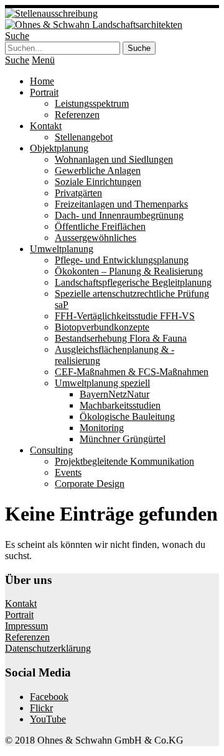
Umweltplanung (61, 249)
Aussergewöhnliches (95, 237)
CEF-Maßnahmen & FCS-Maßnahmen (131, 372)
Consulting (51, 450)
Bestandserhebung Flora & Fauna (121, 338)
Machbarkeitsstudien (120, 405)
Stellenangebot (84, 137)
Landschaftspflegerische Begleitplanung (133, 282)
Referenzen (77, 114)
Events (68, 472)
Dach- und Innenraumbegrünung (119, 215)
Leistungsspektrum (92, 103)
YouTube (48, 719)
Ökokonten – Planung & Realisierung (129, 271)
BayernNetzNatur (114, 394)
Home (42, 81)
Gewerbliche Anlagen (98, 170)
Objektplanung (59, 148)
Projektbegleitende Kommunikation (124, 461)
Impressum (26, 626)
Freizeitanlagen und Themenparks (121, 204)
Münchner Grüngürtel (123, 439)
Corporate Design (89, 483)
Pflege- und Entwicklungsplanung (122, 260)
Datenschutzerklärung (48, 648)
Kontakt (46, 126)
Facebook (49, 696)
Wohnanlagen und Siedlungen (114, 159)
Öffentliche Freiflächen (100, 226)
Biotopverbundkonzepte (102, 327)
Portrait (44, 92)
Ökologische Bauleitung (127, 416)
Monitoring (102, 427)
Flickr (41, 708)
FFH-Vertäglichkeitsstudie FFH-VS (125, 316)
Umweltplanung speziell (102, 383)
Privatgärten (78, 193)
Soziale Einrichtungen (98, 181)
